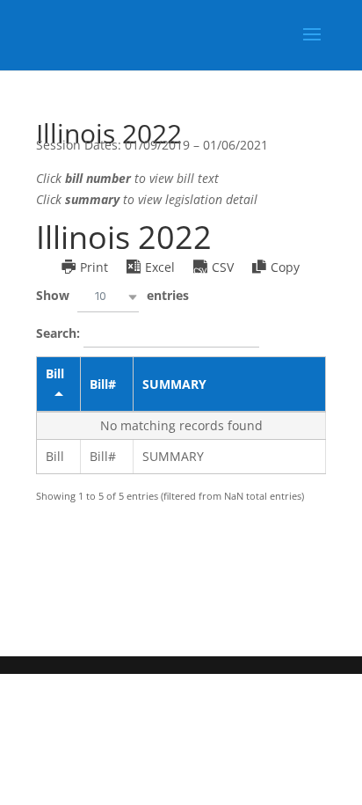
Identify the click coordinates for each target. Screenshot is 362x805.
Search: (59, 332)
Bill (55, 373)
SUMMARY (174, 384)
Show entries (112, 295)
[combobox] (108, 297)
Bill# (103, 384)
